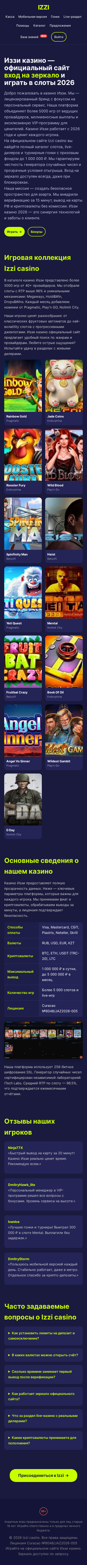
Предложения (60, 25)
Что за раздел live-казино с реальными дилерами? (43, 1418)
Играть (14, 231)
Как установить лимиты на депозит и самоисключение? (41, 1336)
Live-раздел (73, 16)
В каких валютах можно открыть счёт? (45, 1355)
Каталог (39, 25)
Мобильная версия (32, 16)
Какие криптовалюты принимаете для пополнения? (42, 1440)
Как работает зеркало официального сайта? (41, 1396)
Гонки (55, 16)
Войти (58, 37)
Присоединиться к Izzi (43, 1475)
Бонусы (36, 231)
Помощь (22, 25)
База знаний (33, 37)
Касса (9, 16)
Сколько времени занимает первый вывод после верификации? (40, 1374)
